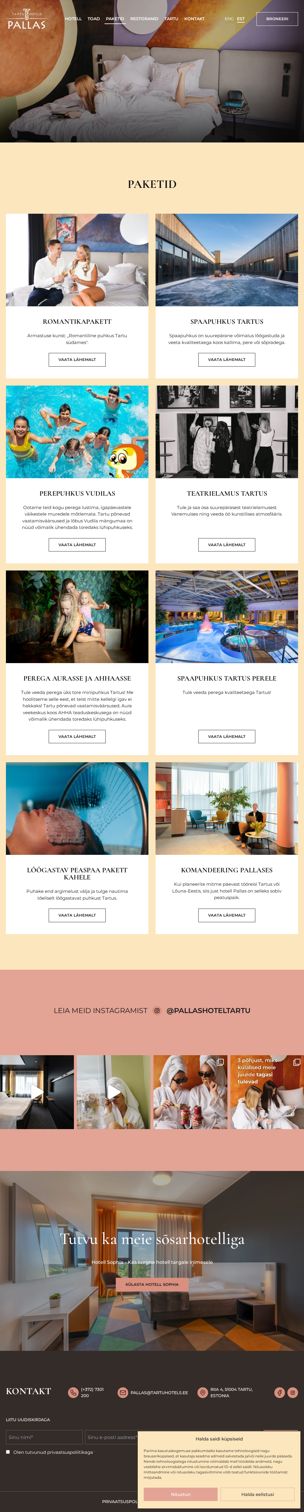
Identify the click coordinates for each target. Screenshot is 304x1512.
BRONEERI (277, 18)
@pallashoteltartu (209, 1010)
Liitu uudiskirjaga (28, 1419)
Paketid (115, 18)
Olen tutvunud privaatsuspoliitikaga (54, 1452)
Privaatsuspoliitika (126, 1501)
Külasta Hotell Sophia (152, 1284)
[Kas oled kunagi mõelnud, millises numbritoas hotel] (37, 1092)
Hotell (73, 18)
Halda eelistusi (257, 1494)
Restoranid (144, 18)
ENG (229, 18)
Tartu (171, 18)
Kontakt (194, 18)
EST (241, 18)
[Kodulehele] (27, 19)
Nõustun (181, 1494)
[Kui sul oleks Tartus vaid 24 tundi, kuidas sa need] (114, 1092)
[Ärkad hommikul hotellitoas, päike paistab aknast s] (190, 1092)
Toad (94, 18)
